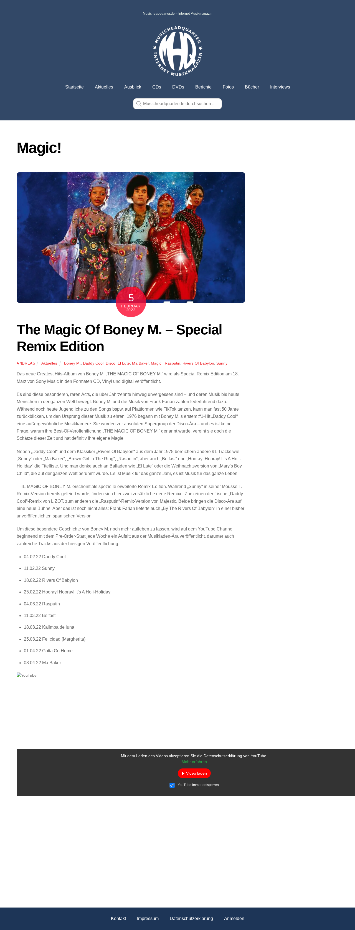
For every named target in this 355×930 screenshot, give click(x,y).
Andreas (26, 363)
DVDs (178, 87)
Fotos (228, 87)
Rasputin (172, 363)
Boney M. (72, 363)
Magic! (157, 363)
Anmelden (234, 918)
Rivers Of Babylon (198, 363)
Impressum (148, 918)
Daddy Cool (93, 363)
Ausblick (132, 87)
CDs (156, 87)
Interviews (280, 87)
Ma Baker (140, 363)
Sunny (221, 363)
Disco (110, 363)
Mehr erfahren (194, 761)
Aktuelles (104, 87)
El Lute (124, 363)
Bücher (252, 87)
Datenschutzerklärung (191, 918)
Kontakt (118, 918)
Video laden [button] (196, 773)
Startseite (74, 87)
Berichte (203, 87)
